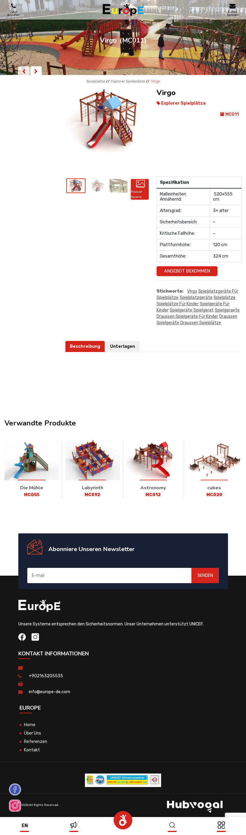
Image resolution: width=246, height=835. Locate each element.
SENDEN (205, 575)
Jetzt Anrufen (13, 13)
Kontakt (32, 750)
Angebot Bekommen (187, 271)
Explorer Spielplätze (128, 81)
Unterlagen (122, 346)
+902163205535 (46, 675)
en (25, 825)
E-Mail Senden (232, 13)
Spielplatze (95, 81)
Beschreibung (85, 346)
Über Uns (32, 733)
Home (29, 724)
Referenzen (35, 741)
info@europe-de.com (49, 691)
